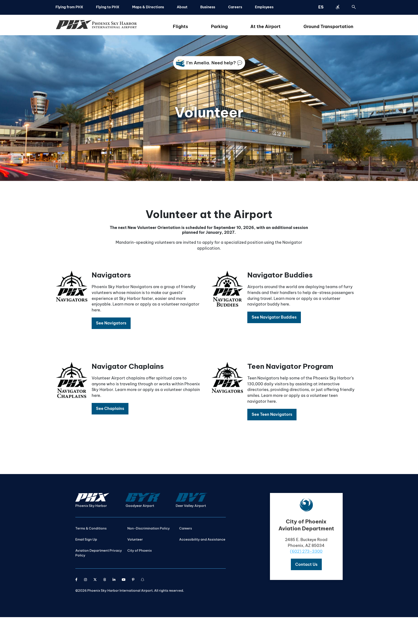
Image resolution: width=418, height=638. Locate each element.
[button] (111, 323)
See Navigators (111, 323)
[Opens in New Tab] (76, 580)
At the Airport (265, 26)
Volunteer (135, 539)
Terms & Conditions (91, 528)
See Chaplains (110, 408)
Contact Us (306, 564)
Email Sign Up (86, 539)
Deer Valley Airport (191, 506)
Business (207, 7)
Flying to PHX (107, 7)
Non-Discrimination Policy (148, 528)
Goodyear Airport (140, 506)
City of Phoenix (139, 550)
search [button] (353, 7)
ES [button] (321, 7)
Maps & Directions (148, 7)
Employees (264, 7)
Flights (180, 26)
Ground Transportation (328, 26)
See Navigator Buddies (274, 317)
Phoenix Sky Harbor (91, 506)
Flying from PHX (69, 7)
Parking (219, 26)
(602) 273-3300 (306, 551)
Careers (235, 7)
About (182, 7)
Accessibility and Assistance (202, 539)
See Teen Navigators (272, 414)
